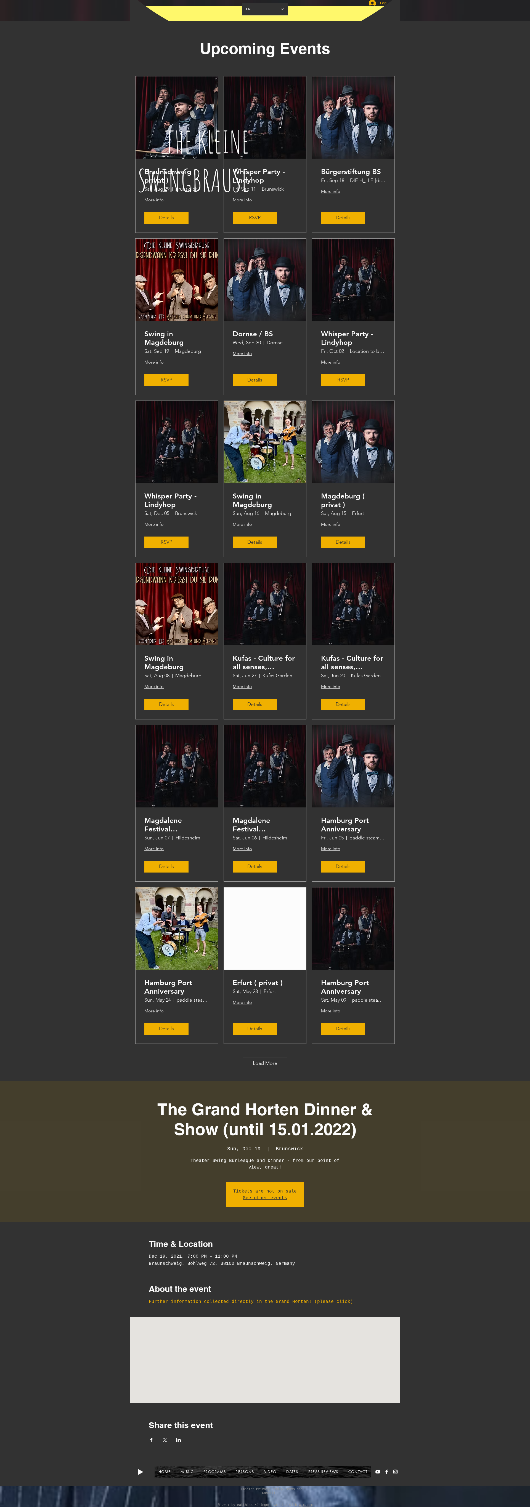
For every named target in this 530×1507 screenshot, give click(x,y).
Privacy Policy (269, 1489)
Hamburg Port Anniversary (345, 824)
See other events (265, 1198)
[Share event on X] (165, 1440)
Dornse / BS (253, 334)
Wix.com (305, 1505)
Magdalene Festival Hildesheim (163, 824)
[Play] (140, 1472)
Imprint (247, 1489)
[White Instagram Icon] (395, 1472)
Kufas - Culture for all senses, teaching (264, 662)
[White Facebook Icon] (386, 1472)
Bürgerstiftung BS (351, 171)
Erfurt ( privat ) (258, 982)
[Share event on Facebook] (151, 1440)
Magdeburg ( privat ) (343, 500)
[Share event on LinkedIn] (178, 1440)
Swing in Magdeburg (164, 338)
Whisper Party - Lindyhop (259, 176)
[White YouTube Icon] (378, 1472)
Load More (265, 1063)
